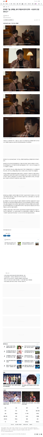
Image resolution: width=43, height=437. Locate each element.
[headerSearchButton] (35, 1)
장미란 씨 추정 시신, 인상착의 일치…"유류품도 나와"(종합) (11, 367)
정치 (5, 408)
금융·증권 (37, 410)
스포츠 (4, 390)
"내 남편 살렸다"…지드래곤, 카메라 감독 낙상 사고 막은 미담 (15, 276)
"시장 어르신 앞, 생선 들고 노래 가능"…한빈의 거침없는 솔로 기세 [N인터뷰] (10, 243)
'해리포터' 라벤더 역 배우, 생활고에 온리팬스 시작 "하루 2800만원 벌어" (11, 347)
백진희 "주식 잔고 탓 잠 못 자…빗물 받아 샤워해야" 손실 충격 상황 (16, 278)
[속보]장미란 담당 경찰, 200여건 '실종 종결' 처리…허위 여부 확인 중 (29, 352)
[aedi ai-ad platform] (4, 25)
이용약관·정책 (25, 424)
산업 (5, 413)
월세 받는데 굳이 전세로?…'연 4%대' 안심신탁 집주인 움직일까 (29, 357)
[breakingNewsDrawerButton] (36, 1)
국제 (37, 408)
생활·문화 (5, 416)
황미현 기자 (7, 15)
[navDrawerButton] (39, 1)
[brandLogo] (5, 1)
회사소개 (12, 424)
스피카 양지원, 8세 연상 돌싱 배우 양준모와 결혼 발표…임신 (14, 275)
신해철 (9, 235)
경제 (27, 408)
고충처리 (30, 424)
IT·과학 (26, 413)
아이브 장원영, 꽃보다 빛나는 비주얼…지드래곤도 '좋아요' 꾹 (15, 281)
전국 (5, 410)
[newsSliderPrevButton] (36, 344)
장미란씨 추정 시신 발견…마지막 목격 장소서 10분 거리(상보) (29, 362)
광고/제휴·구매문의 (18, 424)
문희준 (5, 235)
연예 (4, 6)
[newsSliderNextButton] (38, 344)
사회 (16, 408)
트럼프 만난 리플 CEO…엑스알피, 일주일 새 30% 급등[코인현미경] (29, 367)
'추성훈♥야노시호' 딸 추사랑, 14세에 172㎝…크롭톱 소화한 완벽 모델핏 (11, 357)
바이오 (37, 413)
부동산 (16, 413)
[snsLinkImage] (35, 434)
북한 (27, 410)
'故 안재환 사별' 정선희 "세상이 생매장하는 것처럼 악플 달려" (11, 352)
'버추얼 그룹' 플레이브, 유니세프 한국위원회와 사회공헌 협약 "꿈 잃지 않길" (28, 243)
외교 (16, 410)
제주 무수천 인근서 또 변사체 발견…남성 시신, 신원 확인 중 (29, 347)
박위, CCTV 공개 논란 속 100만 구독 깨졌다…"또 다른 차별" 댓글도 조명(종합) (18, 279)
